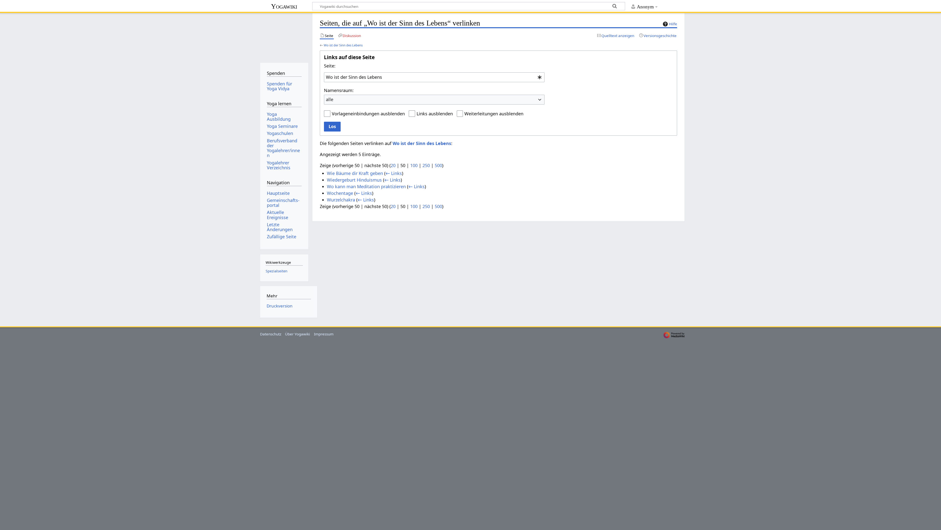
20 (393, 165)
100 (414, 165)
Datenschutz (270, 333)
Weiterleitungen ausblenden (493, 114)
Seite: (329, 66)
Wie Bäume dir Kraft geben (355, 173)
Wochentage (340, 193)
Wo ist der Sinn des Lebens (343, 45)
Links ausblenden (435, 114)
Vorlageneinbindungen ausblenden (368, 114)
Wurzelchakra (341, 200)
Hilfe (673, 23)
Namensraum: (339, 90)
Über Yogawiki (297, 333)
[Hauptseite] (284, 36)
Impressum (324, 333)
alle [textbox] (329, 99)
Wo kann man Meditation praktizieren (366, 186)
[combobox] (434, 77)
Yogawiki (284, 6)
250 (426, 165)
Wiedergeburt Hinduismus (354, 180)
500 (438, 165)
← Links (393, 173)
